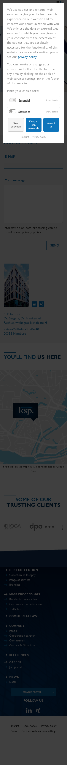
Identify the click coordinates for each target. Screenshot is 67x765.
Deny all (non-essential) (33, 125)
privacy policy (27, 57)
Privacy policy (38, 137)
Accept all (51, 124)
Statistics (24, 112)
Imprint (25, 137)
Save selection (16, 124)
